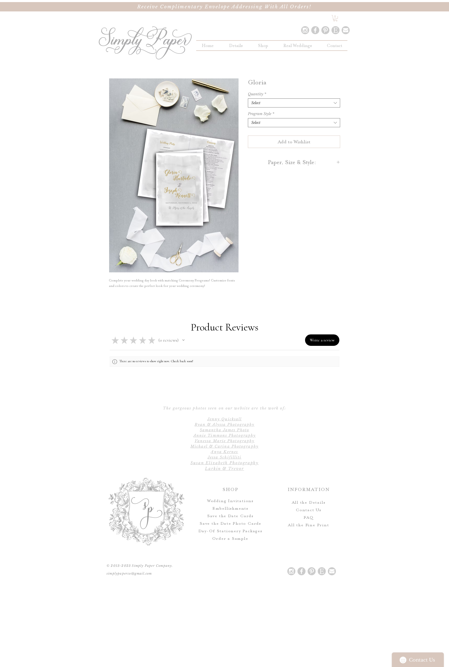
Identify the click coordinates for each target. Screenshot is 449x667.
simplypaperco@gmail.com (129, 573)
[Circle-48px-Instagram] (305, 30)
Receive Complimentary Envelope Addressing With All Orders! (224, 7)
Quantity (257, 94)
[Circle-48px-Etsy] (335, 30)
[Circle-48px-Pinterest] (325, 30)
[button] (263, 45)
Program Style (261, 114)
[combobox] (294, 102)
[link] (335, 18)
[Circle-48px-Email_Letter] (345, 30)
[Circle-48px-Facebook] (315, 30)
